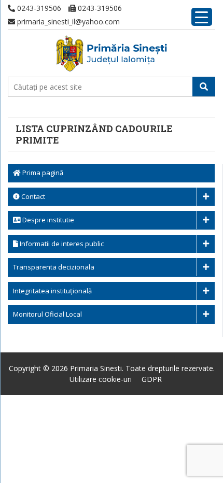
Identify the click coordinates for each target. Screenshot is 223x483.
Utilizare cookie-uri (100, 379)
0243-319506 (38, 8)
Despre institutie (47, 219)
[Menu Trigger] (201, 17)
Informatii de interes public (61, 243)
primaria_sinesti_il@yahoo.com (67, 21)
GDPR (152, 379)
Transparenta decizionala (53, 267)
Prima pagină (42, 172)
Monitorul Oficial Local (47, 314)
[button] (203, 86)
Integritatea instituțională (52, 290)
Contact (32, 196)
